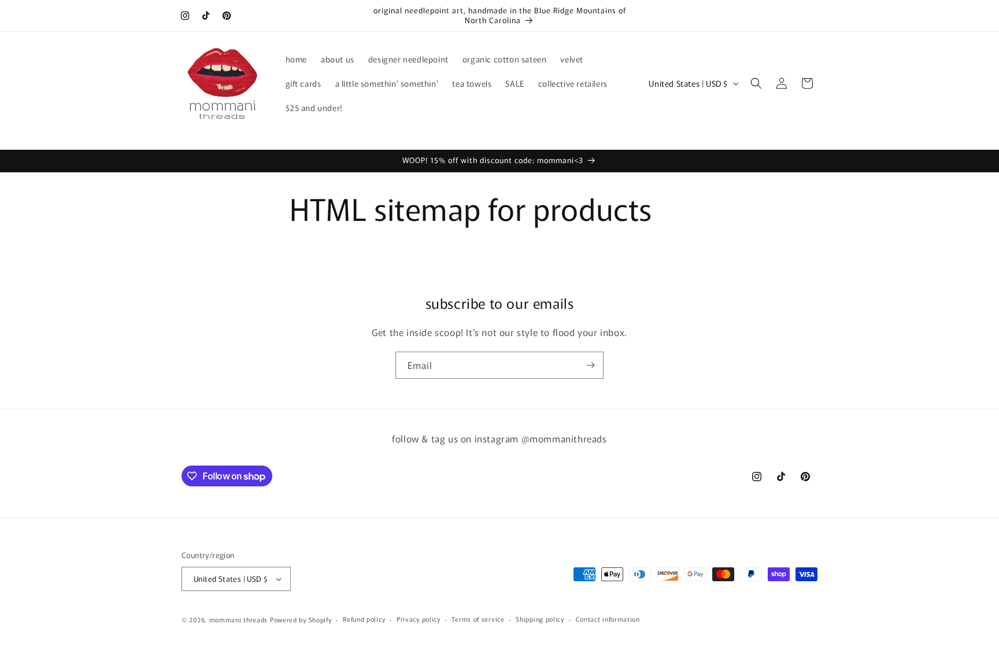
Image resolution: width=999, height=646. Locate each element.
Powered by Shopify (301, 619)
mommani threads (238, 619)
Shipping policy (540, 618)
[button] (756, 83)
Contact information (608, 618)
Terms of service (478, 618)
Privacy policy (419, 618)
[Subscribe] (590, 365)
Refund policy (364, 618)
